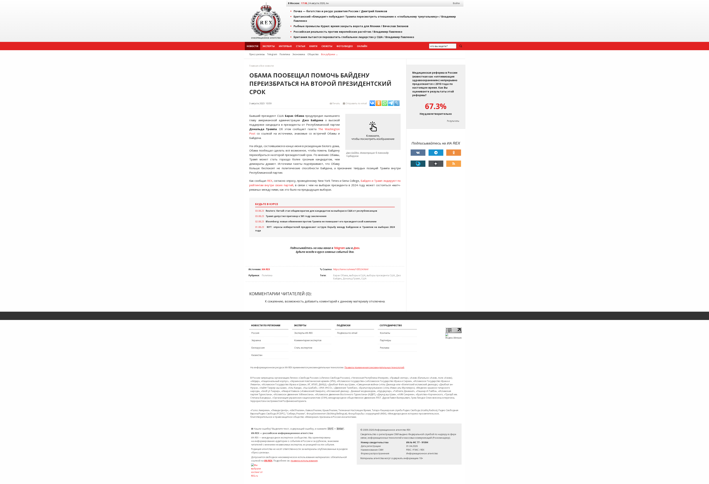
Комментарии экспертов (307, 340)
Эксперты (268, 46)
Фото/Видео (344, 46)
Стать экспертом (303, 347)
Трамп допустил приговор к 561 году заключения (296, 216)
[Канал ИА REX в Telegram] (436, 152)
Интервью (285, 46)
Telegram (272, 54)
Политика (285, 54)
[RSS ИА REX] (453, 164)
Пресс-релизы (257, 54)
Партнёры (385, 340)
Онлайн (362, 46)
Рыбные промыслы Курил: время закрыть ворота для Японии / (351, 26)
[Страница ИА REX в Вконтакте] (418, 152)
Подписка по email (347, 333)
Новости (252, 46)
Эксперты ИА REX (303, 333)
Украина (256, 340)
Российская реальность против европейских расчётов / (348, 31)
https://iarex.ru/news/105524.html (350, 269)
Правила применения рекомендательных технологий (374, 367)
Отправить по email (356, 103)
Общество (313, 54)
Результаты (453, 121)
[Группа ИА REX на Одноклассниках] (453, 152)
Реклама (384, 347)
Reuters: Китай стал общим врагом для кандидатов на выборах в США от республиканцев (321, 210)
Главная (253, 65)
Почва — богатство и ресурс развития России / (340, 11)
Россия (255, 333)
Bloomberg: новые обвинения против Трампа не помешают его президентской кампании (321, 221)
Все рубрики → (329, 54)
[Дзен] (436, 164)
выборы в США (357, 275)
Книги (313, 46)
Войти (456, 3)
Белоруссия (258, 347)
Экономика (298, 54)
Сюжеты (326, 46)
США (364, 278)
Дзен (356, 248)
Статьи (300, 46)
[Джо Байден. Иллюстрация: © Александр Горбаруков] (374, 131)
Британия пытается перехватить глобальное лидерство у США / (354, 37)
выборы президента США (381, 275)
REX (269, 180)
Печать (336, 103)
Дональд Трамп (351, 278)
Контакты (385, 333)
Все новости (267, 65)
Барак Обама (340, 275)
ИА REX (266, 269)
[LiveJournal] (418, 164)
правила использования (304, 460)
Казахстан (256, 355)
